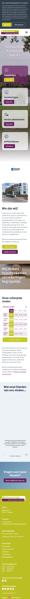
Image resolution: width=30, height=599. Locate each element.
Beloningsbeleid (7, 557)
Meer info (9, 80)
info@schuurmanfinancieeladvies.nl (15, 524)
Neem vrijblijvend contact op (15, 480)
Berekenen (9, 146)
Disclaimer (5, 552)
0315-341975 (8, 522)
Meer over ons (9, 247)
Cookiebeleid (6, 554)
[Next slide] (26, 455)
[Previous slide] (4, 455)
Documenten (6, 546)
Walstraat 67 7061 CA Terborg (7, 511)
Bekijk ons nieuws (10, 252)
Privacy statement (8, 549)
